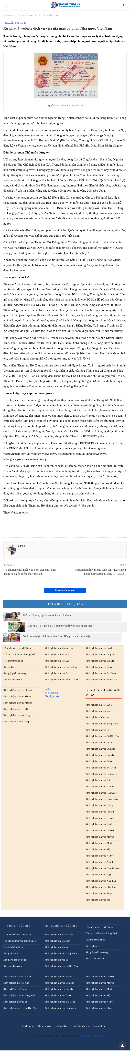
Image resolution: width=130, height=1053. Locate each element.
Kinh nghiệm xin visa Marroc (17, 696)
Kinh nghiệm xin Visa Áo (57, 661)
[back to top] (122, 1045)
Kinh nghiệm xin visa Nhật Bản (100, 881)
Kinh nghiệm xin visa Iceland (99, 811)
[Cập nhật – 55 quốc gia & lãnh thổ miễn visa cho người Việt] (16, 626)
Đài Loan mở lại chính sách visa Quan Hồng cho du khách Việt (56, 636)
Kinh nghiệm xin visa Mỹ (15, 709)
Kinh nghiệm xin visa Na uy (16, 715)
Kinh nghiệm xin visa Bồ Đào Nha (61, 679)
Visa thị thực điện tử (13, 661)
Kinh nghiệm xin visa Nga (98, 874)
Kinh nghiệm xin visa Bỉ (56, 673)
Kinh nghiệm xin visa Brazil (99, 648)
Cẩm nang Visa (26, 15)
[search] (125, 5)
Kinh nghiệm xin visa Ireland (99, 818)
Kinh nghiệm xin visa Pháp (16, 721)
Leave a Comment (65, 590)
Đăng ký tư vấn (52, 696)
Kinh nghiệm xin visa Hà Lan (99, 786)
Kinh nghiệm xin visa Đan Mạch (101, 679)
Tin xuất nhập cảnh (48, 15)
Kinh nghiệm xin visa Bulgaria (100, 654)
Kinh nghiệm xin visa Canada (99, 661)
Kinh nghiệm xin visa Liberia (17, 690)
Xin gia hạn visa (11, 667)
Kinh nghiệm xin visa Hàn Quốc (100, 793)
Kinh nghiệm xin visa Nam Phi (100, 862)
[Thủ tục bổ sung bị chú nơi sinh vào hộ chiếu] (11, 616)
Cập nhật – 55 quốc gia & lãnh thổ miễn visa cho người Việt (60, 625)
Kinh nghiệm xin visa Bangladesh (61, 667)
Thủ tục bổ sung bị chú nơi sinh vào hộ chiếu (47, 615)
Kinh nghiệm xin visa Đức (98, 780)
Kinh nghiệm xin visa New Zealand (102, 868)
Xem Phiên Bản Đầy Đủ (91, 1035)
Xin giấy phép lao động (14, 673)
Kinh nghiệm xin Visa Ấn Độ (59, 648)
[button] (65, 75)
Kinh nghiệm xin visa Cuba (98, 667)
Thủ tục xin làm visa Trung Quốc (19, 654)
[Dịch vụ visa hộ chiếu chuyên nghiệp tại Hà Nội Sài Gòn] (64, 5)
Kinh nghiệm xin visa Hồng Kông (101, 799)
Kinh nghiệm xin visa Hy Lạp (99, 805)
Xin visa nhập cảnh (12, 679)
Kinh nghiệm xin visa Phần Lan (100, 887)
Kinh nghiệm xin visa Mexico (17, 702)
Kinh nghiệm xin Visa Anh (57, 654)
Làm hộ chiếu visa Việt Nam (17, 648)
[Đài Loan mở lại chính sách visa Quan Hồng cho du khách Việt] (11, 637)
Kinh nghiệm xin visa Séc (97, 899)
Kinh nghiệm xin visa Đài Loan (100, 673)
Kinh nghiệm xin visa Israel (98, 824)
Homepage (8, 15)
